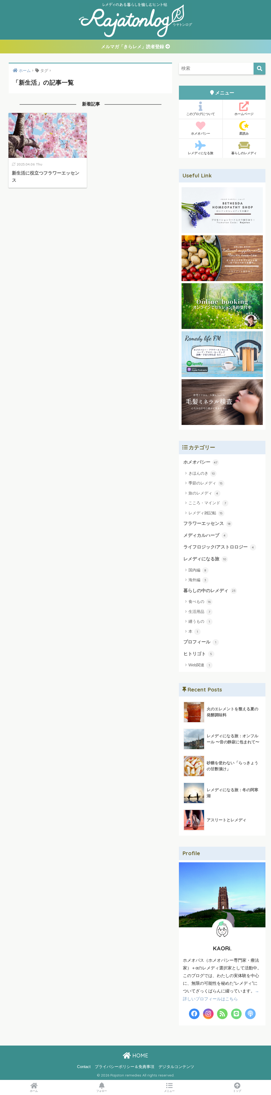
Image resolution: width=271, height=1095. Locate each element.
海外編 (197, 580)
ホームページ (244, 114)
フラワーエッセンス (207, 523)
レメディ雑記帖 (205, 513)
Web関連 (199, 665)
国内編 (197, 570)
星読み (244, 133)
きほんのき (201, 473)
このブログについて (200, 114)
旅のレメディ (203, 493)
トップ (237, 1090)
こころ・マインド (207, 503)
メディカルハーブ (204, 535)
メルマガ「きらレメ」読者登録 (133, 46)
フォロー (101, 1090)
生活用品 (199, 611)
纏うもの (199, 621)
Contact (84, 1067)
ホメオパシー (200, 133)
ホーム (34, 1090)
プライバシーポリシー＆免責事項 (124, 1067)
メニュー (169, 1090)
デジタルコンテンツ (176, 1067)
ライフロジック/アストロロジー (218, 546)
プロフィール (199, 641)
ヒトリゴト (197, 653)
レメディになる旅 (200, 153)
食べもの (199, 601)
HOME (139, 1055)
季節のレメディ (205, 483)
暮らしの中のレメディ (209, 590)
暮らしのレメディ (244, 153)
